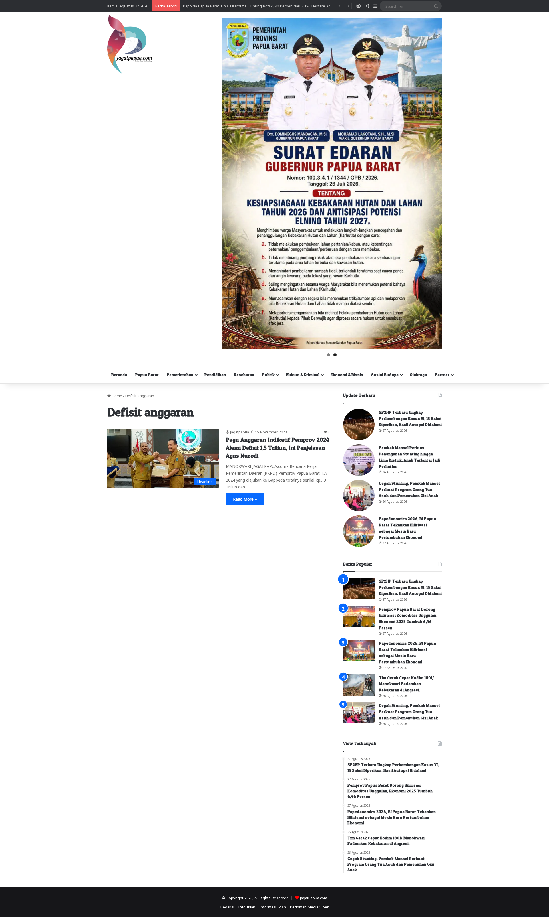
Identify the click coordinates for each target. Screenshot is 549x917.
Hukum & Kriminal (302, 374)
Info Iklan (246, 906)
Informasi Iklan (272, 906)
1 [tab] (328, 354)
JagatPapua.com (313, 897)
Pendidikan (215, 374)
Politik (268, 374)
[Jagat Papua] (129, 44)
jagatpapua (239, 432)
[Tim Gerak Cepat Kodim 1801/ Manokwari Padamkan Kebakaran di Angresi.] (359, 685)
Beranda (119, 374)
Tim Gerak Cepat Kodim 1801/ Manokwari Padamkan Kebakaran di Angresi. (406, 683)
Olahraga (418, 374)
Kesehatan (244, 374)
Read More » (245, 498)
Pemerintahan (180, 374)
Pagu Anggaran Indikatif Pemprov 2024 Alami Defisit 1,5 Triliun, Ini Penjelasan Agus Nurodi (277, 447)
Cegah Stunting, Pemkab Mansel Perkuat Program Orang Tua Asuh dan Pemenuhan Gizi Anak (409, 489)
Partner (442, 374)
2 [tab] (335, 354)
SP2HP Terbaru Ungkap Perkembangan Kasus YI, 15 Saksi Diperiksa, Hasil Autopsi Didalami (410, 418)
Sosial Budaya (385, 374)
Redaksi (227, 906)
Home (116, 395)
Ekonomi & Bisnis (347, 374)
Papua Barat (147, 374)
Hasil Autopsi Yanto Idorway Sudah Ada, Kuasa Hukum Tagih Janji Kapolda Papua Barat (258, 5)
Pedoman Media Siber (309, 906)
